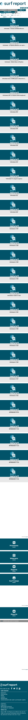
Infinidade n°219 (14, 345)
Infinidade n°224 (14, 278)
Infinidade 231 (14, 195)
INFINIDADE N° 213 (14, 445)
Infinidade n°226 (14, 245)
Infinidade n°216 (14, 395)
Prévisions (4, 694)
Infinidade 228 (14, 212)
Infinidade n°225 (14, 262)
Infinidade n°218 (14, 362)
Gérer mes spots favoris (11, 621)
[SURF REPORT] (8, 686)
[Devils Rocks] (10, 17)
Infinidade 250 (14, 112)
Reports (14, 570)
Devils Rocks (7, 11)
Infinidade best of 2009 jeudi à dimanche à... (14, 78)
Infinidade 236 (14, 145)
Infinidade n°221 (14, 312)
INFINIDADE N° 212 (14, 462)
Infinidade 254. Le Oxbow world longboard (14, 95)
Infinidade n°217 (14, 379)
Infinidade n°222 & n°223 (14, 295)
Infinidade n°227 (14, 228)
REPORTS (3, 693)
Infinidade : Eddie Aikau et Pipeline (14, 62)
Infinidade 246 (14, 128)
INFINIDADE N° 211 (14, 479)
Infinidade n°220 (14, 328)
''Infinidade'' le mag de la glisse (14, 178)
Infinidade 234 (14, 162)
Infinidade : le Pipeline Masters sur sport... (14, 45)
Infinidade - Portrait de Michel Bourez (14, 28)
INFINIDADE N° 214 (14, 429)
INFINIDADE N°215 (14, 412)
